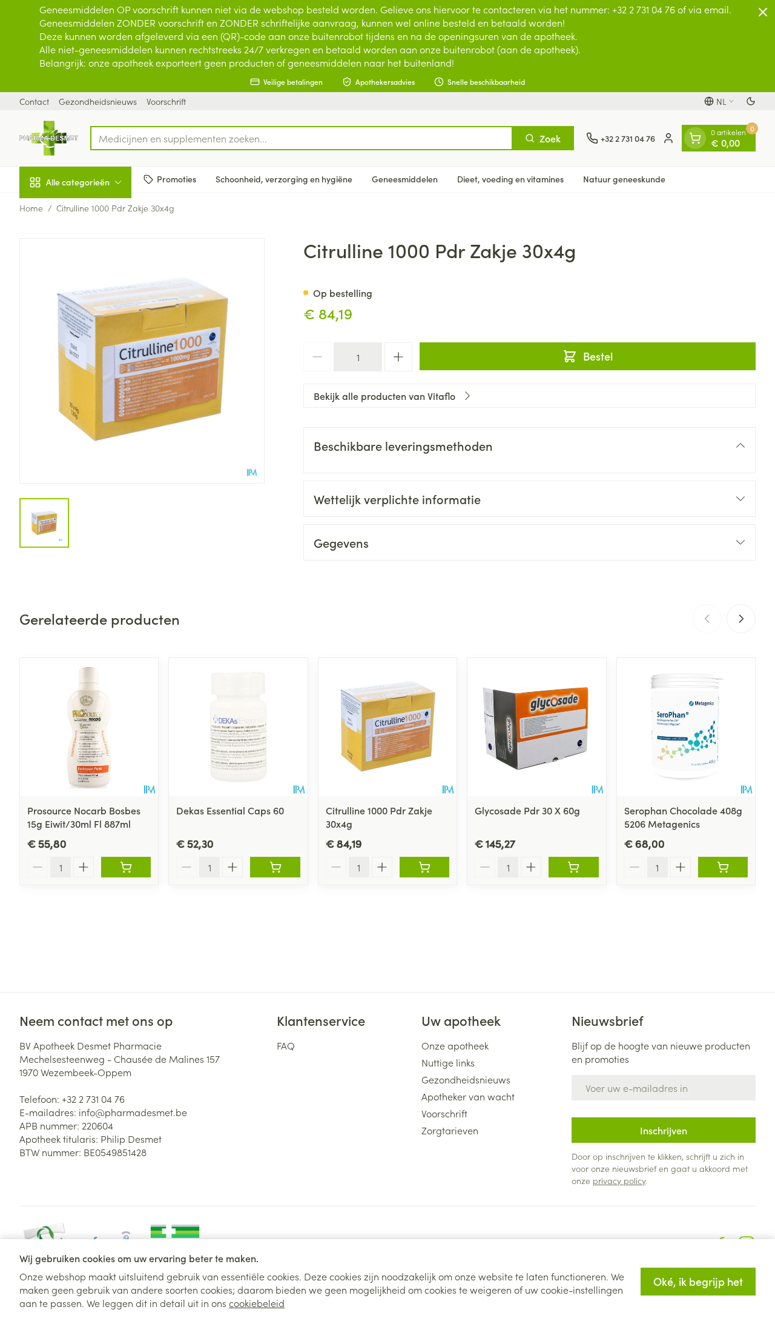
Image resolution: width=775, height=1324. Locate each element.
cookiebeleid (257, 1302)
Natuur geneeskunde (624, 179)
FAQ (286, 1045)
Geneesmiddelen (405, 179)
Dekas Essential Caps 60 (230, 810)
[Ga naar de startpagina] (48, 138)
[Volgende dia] (741, 618)
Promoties (176, 179)
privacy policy (619, 1180)
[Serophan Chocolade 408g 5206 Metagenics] (686, 727)
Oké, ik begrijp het (698, 1281)
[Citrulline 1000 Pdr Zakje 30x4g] (387, 727)
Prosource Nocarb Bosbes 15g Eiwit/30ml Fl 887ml (83, 816)
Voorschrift (166, 101)
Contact (34, 101)
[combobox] (301, 138)
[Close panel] (763, 12)
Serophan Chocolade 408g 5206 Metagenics (683, 816)
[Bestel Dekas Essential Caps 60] (275, 867)
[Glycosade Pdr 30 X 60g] (536, 727)
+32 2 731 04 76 (93, 1098)
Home (31, 208)
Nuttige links (448, 1062)
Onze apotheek (455, 1045)
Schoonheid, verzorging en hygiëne (284, 179)
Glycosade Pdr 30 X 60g (527, 810)
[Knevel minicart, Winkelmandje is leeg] (695, 138)
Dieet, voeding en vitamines (510, 179)
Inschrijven (663, 1130)
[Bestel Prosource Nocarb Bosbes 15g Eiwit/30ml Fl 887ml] (126, 867)
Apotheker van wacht (468, 1096)
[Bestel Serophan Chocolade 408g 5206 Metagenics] (723, 867)
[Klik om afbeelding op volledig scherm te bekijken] (142, 361)
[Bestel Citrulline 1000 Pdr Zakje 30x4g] (424, 867)
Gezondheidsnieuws (98, 101)
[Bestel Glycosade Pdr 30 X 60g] (573, 867)
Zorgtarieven (449, 1130)
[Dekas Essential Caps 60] (238, 727)
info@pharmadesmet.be (133, 1112)
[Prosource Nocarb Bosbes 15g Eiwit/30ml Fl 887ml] (89, 727)
